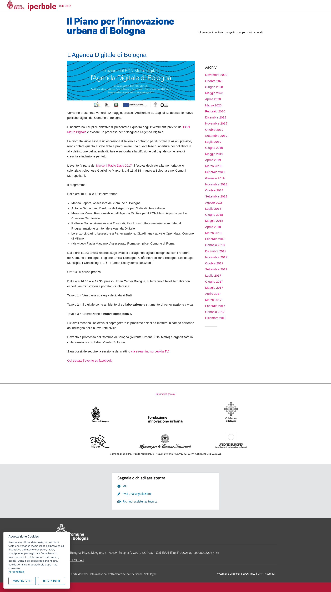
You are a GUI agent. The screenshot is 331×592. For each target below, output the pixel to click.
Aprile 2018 (213, 227)
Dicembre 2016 (215, 318)
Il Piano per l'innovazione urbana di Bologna (126, 26)
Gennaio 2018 (215, 245)
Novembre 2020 (216, 75)
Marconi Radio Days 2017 (114, 165)
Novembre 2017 (216, 257)
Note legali (150, 574)
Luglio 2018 (213, 208)
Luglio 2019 (213, 141)
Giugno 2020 (214, 87)
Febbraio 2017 (215, 306)
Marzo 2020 (213, 105)
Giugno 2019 (214, 148)
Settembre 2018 (216, 196)
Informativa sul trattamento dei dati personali (116, 574)
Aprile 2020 (213, 99)
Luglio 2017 (213, 275)
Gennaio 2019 (215, 178)
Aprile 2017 (213, 293)
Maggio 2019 (214, 154)
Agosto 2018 (214, 202)
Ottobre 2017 (214, 263)
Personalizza (16, 571)
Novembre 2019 (216, 123)
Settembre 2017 (216, 269)
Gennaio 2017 (215, 312)
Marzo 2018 (213, 233)
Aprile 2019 (213, 160)
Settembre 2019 (216, 135)
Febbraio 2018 (215, 239)
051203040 (76, 560)
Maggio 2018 (214, 220)
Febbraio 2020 (215, 111)
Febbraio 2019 (215, 172)
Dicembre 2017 (215, 251)
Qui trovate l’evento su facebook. (89, 360)
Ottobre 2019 (214, 129)
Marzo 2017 (213, 300)
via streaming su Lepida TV (149, 351)
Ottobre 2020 (214, 81)
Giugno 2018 (214, 214)
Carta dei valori (79, 574)
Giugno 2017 (214, 281)
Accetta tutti (22, 580)
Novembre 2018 (216, 184)
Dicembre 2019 (215, 117)
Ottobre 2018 (214, 190)
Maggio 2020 (214, 93)
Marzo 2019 (213, 166)
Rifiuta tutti (51, 580)
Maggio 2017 (214, 287)
